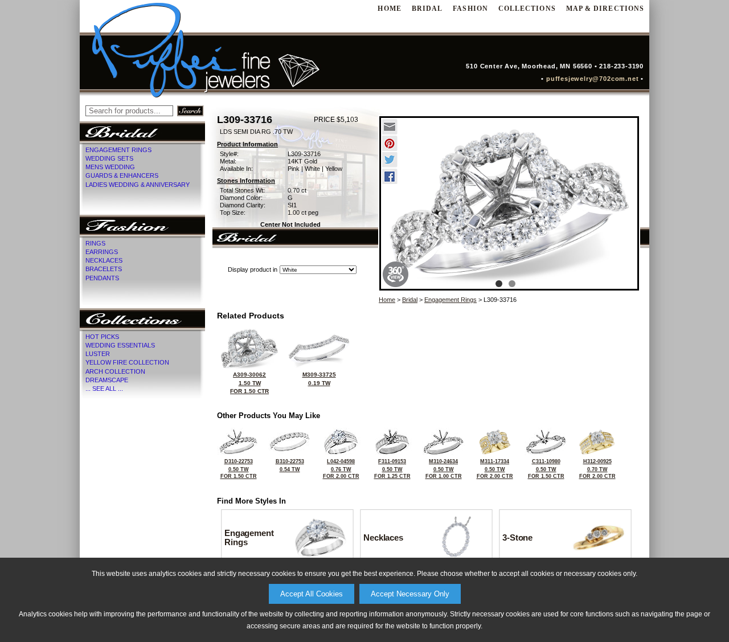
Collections (527, 9)
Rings (95, 243)
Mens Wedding (110, 166)
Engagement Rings (118, 149)
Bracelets (103, 268)
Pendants (102, 278)
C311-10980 (546, 469)
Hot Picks (102, 336)
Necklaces (103, 260)
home (389, 9)
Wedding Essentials (120, 345)
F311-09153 (392, 469)
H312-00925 (597, 469)
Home (387, 299)
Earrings (101, 251)
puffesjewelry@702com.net (595, 78)
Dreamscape (106, 380)
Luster (97, 353)
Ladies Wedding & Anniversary (137, 184)
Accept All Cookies (311, 594)
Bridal (427, 9)
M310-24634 (443, 469)
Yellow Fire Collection (127, 362)
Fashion (470, 9)
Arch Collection (115, 371)
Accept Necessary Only (410, 594)
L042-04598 (341, 469)
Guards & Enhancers (121, 175)
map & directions (605, 9)
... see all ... (104, 388)
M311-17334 (495, 469)
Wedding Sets (109, 158)
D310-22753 (238, 469)
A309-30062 (249, 382)
